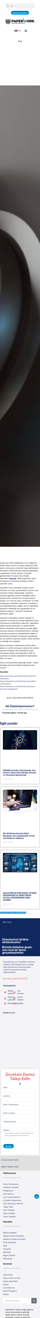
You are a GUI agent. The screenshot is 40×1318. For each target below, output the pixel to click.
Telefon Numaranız (9, 1121)
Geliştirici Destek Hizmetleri (14, 1239)
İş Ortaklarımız (9, 1288)
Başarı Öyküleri (9, 1255)
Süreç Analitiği (9, 1213)
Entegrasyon (8, 1191)
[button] (26, 30)
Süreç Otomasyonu (11, 1184)
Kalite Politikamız (10, 1291)
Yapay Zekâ (8, 1207)
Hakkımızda (8, 1275)
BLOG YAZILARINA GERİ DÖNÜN (20, 698)
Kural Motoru (8, 1194)
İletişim (6, 1294)
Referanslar (7, 1259)
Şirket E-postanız (9, 1113)
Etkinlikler (7, 1252)
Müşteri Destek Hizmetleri (13, 1236)
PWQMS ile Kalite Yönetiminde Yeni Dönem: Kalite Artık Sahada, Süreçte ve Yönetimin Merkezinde (19, 772)
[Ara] (34, 1300)
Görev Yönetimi (9, 1216)
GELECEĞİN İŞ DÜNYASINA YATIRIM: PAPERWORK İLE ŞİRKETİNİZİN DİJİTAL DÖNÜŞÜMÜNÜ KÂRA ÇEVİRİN (20, 896)
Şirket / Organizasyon (10, 1104)
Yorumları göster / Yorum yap (14, 713)
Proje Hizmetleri (9, 1242)
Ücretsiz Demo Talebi (9, 1160)
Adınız (5, 1087)
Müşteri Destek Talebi (10, 1167)
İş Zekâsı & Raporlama (12, 1200)
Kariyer (6, 1284)
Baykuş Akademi (10, 1233)
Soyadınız (6, 1096)
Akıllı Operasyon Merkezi (13, 1203)
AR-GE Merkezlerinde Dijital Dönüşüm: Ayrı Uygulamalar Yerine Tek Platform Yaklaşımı (19, 835)
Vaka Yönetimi (9, 1210)
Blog (20, 41)
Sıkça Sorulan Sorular (11, 1278)
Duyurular (7, 1249)
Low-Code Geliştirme (11, 1197)
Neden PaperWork (10, 1281)
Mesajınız (6, 1130)
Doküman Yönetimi (10, 1187)
